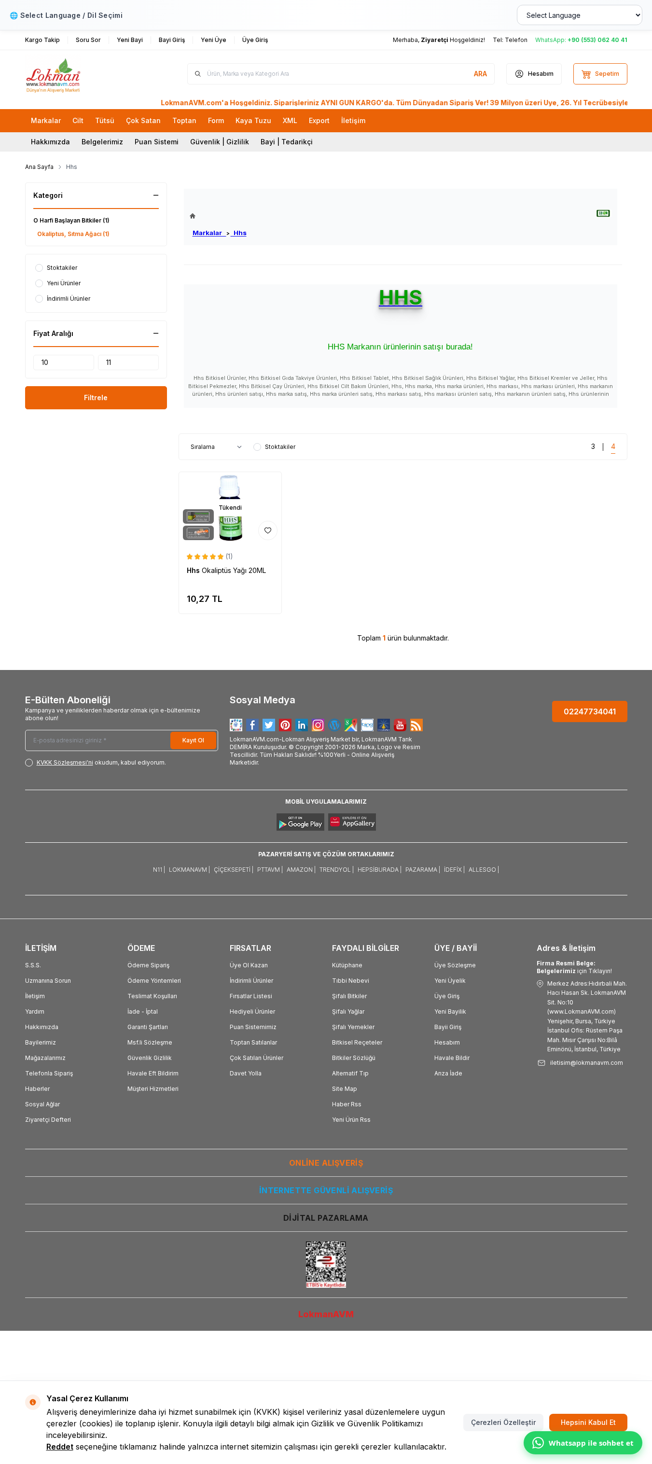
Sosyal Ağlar (42, 1104)
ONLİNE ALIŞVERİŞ (326, 1163)
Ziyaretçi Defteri (48, 1119)
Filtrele (96, 397)
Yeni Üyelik (450, 980)
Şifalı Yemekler (353, 1027)
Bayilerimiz (40, 1042)
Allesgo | (484, 869)
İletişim (35, 996)
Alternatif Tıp (350, 1073)
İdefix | (454, 869)
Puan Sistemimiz (253, 1027)
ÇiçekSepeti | (233, 869)
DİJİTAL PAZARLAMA (326, 1218)
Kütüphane (347, 965)
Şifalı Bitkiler (349, 996)
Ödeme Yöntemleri (154, 980)
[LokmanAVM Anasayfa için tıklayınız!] (218, 216)
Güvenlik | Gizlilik (219, 142)
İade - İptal (142, 1011)
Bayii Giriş (447, 1027)
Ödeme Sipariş (148, 965)
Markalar (209, 233)
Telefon (516, 39)
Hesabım (447, 1042)
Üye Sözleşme (455, 965)
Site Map (344, 1088)
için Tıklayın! (574, 967)
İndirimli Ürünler (251, 980)
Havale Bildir (452, 1057)
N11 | (159, 869)
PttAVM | (270, 869)
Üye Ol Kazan (249, 965)
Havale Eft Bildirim (153, 1073)
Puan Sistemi (157, 142)
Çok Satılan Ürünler (256, 1057)
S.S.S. (33, 965)
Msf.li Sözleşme (149, 1042)
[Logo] (83, 74)
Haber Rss (346, 1104)
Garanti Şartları (147, 1027)
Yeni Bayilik (450, 1011)
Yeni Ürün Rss (351, 1119)
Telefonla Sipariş (49, 1073)
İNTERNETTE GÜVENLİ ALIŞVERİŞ (326, 1190)
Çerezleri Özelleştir (503, 1422)
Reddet (59, 1446)
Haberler (37, 1088)
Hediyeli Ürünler (252, 1011)
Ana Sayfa (39, 166)
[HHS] (603, 213)
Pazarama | (422, 869)
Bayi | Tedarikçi (287, 142)
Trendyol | (336, 869)
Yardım (34, 1011)
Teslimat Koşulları (152, 996)
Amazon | (301, 869)
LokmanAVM (326, 1314)
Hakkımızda (50, 142)
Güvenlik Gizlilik (149, 1057)
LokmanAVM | (189, 869)
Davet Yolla (246, 1073)
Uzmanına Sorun (48, 980)
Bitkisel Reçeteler (357, 1042)
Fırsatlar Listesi (251, 996)
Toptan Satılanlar (253, 1042)
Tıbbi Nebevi (350, 980)
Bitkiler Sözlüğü (353, 1057)
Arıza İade (448, 1073)
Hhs (239, 233)
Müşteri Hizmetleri (153, 1088)
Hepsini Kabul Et (588, 1422)
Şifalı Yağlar (348, 1011)
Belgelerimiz (102, 142)
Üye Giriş (446, 996)
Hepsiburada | (380, 869)
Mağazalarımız (45, 1057)
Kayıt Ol (193, 740)
